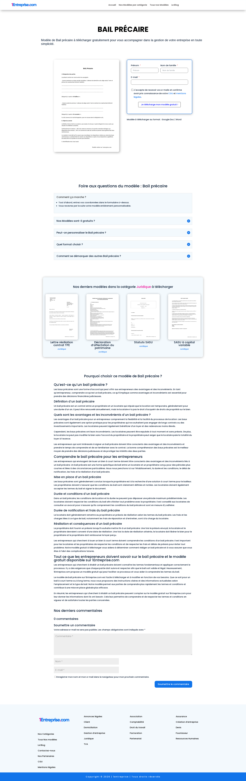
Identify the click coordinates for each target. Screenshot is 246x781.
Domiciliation (91, 727)
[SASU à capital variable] (184, 317)
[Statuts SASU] (143, 317)
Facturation (136, 733)
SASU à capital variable (184, 343)
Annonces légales (93, 716)
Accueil (112, 4)
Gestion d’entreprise (94, 733)
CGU (170, 93)
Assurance (181, 716)
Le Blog (175, 4)
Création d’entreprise (187, 722)
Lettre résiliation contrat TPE (61, 343)
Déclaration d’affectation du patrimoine (102, 345)
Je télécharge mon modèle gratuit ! (159, 104)
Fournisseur (182, 733)
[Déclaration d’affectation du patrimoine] (102, 317)
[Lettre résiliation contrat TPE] (61, 317)
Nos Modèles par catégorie (133, 4)
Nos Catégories (46, 734)
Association (136, 716)
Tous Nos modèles (47, 739)
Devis (178, 727)
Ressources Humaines (187, 738)
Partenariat (136, 738)
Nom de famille (168, 65)
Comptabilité (137, 722)
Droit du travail (137, 727)
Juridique (61, 349)
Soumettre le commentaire (173, 684)
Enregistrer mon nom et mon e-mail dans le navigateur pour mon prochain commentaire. (102, 676)
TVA (86, 744)
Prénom (135, 65)
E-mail (134, 77)
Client (87, 722)
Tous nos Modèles (159, 4)
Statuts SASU (143, 342)
